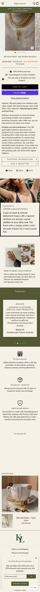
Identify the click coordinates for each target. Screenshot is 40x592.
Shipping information (20, 159)
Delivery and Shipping (20, 549)
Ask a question (20, 164)
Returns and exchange (20, 553)
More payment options (20, 98)
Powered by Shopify (20, 590)
